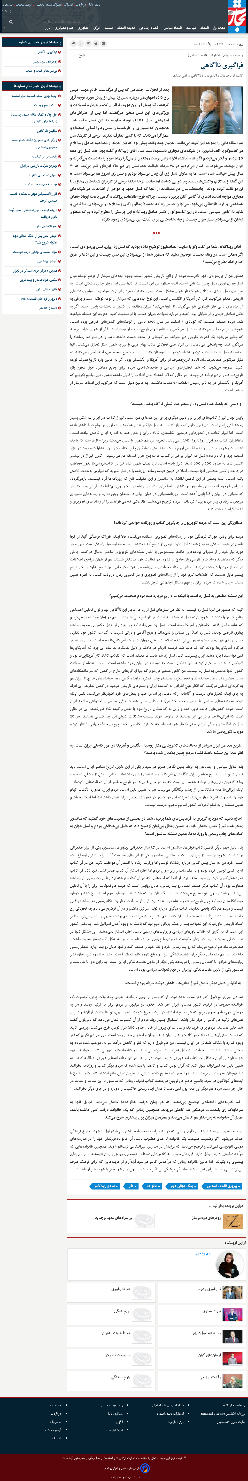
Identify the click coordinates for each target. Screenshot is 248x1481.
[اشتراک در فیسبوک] (81, 43)
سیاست (191, 28)
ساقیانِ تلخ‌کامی (47, 131)
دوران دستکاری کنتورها (42, 175)
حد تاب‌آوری (121, 1289)
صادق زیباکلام (105, 1186)
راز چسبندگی (121, 1377)
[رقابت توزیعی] (232, 1381)
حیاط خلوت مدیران (116, 1333)
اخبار (217, 55)
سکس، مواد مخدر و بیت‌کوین (38, 280)
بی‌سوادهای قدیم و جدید (113, 1217)
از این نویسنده (235, 1242)
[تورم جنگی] (142, 1315)
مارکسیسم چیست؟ (45, 105)
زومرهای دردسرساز (206, 1217)
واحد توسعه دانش (112, 1405)
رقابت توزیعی (210, 1377)
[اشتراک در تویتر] (88, 43)
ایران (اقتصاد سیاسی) (200, 55)
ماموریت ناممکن (118, 1355)
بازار (48, 28)
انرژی (97, 28)
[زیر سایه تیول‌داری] (232, 1337)
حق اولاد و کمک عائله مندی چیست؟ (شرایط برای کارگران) (34, 118)
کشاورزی (84, 28)
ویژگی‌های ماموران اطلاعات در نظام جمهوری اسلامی (34, 143)
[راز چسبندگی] (142, 1381)
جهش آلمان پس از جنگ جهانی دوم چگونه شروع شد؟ (35, 239)
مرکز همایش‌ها (176, 1422)
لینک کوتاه (201, 44)
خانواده (152, 1186)
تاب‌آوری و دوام (209, 1289)
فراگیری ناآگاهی (47, 52)
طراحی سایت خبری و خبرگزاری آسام (122, 1468)
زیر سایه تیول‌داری (207, 1333)
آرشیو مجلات (23, 5)
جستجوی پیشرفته (7, 7)
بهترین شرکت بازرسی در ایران (38, 166)
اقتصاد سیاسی (173, 28)
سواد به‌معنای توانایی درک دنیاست (35, 252)
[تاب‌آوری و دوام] (232, 1293)
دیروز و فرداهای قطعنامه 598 (39, 299)
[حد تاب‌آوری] (142, 1293)
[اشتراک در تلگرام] (73, 43)
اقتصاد (204, 28)
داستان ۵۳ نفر (48, 308)
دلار (131, 1186)
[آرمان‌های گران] (232, 1359)
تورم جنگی (122, 1311)
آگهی (119, 1422)
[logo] (237, 16)
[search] (11, 22)
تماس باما (94, 5)
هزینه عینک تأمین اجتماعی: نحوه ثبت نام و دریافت (32, 213)
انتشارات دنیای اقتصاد (170, 1414)
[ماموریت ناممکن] (142, 1359)
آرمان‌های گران (209, 1355)
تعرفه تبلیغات (115, 1430)
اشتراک (68, 5)
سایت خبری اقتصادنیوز (231, 1422)
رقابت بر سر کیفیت (44, 157)
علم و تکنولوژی (64, 28)
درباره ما (81, 5)
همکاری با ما (115, 1414)
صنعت (109, 28)
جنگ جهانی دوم (182, 1186)
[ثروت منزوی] (232, 1315)
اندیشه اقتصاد (126, 28)
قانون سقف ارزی (46, 289)
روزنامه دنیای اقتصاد (232, 1405)
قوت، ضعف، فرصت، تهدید (40, 184)
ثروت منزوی (211, 1311)
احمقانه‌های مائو (46, 226)
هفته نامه (56, 1405)
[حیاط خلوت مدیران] (142, 1337)
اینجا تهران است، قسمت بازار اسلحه (34, 96)
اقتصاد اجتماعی (149, 28)
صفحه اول (219, 28)
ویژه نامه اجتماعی (232, 55)
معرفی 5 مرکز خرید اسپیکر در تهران (35, 271)
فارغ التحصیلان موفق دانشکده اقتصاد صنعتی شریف (33, 197)
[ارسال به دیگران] (103, 43)
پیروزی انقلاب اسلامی (222, 1186)
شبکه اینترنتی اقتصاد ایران (168, 1405)
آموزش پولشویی (47, 261)
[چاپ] (96, 43)
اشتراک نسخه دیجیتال (48, 5)
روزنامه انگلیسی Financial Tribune (223, 1414)
